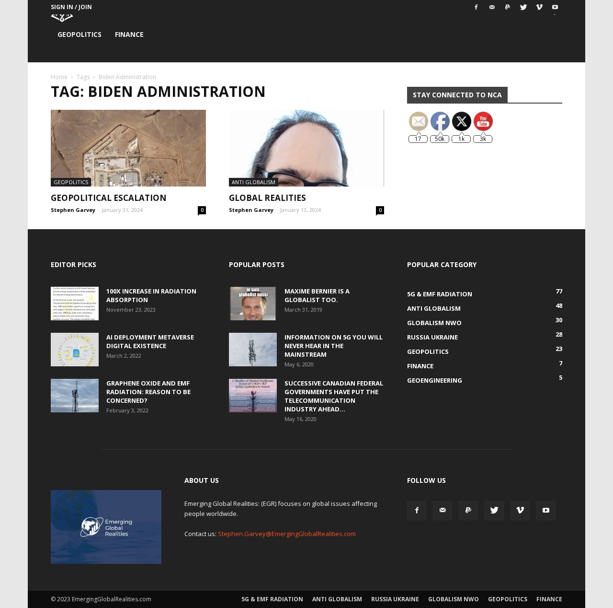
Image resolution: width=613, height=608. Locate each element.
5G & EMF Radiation (272, 599)
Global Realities (267, 197)
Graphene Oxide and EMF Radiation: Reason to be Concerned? (148, 392)
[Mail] (492, 7)
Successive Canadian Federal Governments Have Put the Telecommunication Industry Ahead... (333, 396)
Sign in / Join (71, 7)
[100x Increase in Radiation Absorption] (75, 303)
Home (59, 77)
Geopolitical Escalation (109, 197)
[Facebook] (476, 7)
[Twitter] (523, 7)
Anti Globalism (253, 182)
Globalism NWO (453, 599)
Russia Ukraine (395, 599)
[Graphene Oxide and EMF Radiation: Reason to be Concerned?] (75, 395)
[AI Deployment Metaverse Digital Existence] (75, 349)
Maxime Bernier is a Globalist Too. (317, 295)
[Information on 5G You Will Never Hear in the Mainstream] (253, 349)
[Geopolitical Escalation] (128, 148)
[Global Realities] (306, 148)
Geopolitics (79, 34)
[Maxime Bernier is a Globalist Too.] (253, 303)
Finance (129, 34)
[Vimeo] (539, 7)
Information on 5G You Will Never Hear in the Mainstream (333, 346)
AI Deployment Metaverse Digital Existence (150, 341)
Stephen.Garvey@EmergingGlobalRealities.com (287, 533)
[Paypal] (507, 7)
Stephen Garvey (73, 209)
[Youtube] (555, 7)
